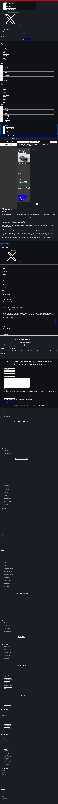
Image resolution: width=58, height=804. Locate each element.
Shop (3, 268)
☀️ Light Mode (27, 39)
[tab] (24, 186)
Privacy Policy (33, 405)
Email (5, 372)
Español (3, 31)
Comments (6, 377)
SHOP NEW (4, 747)
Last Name (6, 369)
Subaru (17, 138)
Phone (5, 375)
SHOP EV (3, 721)
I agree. (6, 388)
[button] (27, 63)
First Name (6, 367)
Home (3, 138)
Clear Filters (53, 141)
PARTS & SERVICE (5, 644)
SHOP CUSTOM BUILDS (6, 703)
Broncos (3, 411)
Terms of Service (41, 405)
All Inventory (7, 138)
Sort (27, 141)
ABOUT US (4, 620)
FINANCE (3, 672)
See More (20, 185)
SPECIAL (3, 558)
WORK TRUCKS (5, 448)
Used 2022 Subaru (30, 145)
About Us (5, 61)
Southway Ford (5, 36)
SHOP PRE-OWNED (5, 485)
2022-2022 (14, 138)
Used (10, 138)
